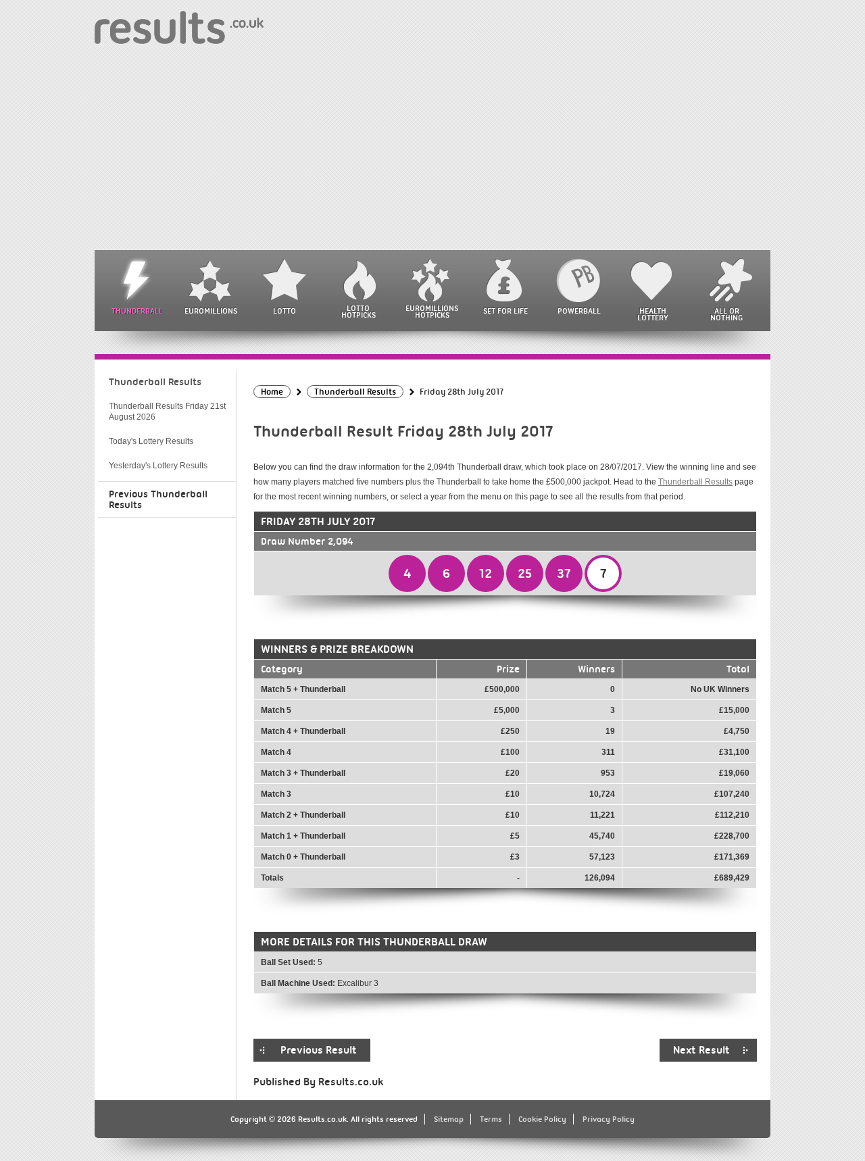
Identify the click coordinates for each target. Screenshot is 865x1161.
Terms (491, 1119)
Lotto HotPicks (358, 311)
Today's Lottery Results (151, 441)
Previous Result (318, 1050)
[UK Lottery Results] (179, 27)
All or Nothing (726, 314)
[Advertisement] (432, 148)
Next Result (701, 1050)
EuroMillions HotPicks (431, 311)
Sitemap (449, 1119)
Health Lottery (652, 314)
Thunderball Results (695, 482)
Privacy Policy (609, 1119)
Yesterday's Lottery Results (158, 465)
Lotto (284, 311)
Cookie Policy (542, 1119)
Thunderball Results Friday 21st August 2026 (167, 411)
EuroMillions (210, 311)
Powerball (579, 311)
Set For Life (505, 311)
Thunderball (137, 311)
